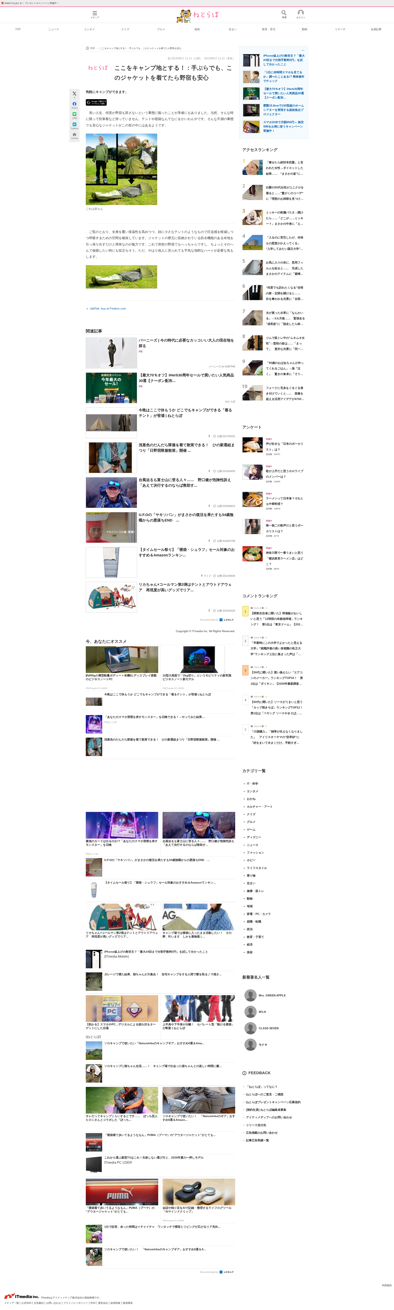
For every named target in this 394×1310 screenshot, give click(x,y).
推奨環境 (128, 1303)
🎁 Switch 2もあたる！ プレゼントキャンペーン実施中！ (30, 3)
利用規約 (387, 1285)
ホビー (251, 860)
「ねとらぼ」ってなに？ (260, 1086)
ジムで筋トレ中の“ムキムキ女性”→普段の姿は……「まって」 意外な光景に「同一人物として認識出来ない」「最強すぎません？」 (285, 349)
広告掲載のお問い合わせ (260, 1132)
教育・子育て (255, 937)
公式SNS (26, 1303)
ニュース (53, 29)
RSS (93, 1303)
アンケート (252, 427)
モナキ (263, 1044)
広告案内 (39, 1303)
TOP (18, 29)
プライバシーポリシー (76, 1303)
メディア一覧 (11, 1303)
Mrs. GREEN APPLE (272, 995)
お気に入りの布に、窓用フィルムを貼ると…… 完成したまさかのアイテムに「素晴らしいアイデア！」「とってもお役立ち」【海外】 (284, 274)
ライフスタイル (257, 868)
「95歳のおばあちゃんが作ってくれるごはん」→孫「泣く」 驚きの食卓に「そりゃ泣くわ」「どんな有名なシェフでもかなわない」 (285, 374)
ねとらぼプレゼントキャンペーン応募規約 (271, 1102)
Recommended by (209, 620)
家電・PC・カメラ (259, 914)
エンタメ (89, 29)
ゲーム (251, 829)
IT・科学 (252, 783)
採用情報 (115, 1303)
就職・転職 (254, 921)
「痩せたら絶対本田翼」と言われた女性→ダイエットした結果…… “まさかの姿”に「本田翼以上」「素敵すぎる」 (284, 173)
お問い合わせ (54, 1303)
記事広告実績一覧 (255, 1140)
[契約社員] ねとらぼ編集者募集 (264, 1109)
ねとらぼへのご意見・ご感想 (262, 1094)
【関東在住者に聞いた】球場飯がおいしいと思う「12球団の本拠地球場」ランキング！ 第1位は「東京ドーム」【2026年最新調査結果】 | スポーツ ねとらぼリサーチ (277, 624)
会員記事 (376, 29)
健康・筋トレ (255, 891)
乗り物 (251, 875)
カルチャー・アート (260, 806)
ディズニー (254, 837)
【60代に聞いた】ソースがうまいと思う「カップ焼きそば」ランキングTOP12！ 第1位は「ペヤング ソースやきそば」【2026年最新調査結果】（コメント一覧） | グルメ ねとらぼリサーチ (278, 713)
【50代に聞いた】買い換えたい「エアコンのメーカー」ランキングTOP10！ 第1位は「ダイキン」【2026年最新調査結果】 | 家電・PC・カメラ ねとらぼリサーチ (277, 683)
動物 (304, 29)
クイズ (125, 29)
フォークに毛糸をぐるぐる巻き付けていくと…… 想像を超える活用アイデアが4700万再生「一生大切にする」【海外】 (285, 399)
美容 (250, 952)
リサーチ (340, 29)
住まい (233, 29)
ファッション (255, 852)
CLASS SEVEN (269, 1028)
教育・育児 (268, 29)
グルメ (161, 29)
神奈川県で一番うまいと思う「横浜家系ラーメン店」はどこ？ (284, 558)
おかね (251, 798)
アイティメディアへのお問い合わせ (267, 1117)
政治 (250, 929)
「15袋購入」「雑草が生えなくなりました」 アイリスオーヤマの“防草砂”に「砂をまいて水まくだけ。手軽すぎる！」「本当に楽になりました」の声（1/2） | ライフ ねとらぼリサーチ (277, 742)
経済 (250, 944)
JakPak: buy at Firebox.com (108, 308)
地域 (197, 29)
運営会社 (103, 1303)
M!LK (262, 1011)
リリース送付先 (254, 1125)
